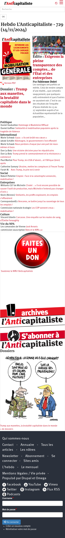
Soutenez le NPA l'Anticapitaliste (17, 271)
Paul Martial (6, 160)
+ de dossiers (6, 429)
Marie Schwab (8, 138)
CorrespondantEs (9, 201)
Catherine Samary (9, 167)
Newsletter (10, 456)
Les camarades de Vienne (13, 227)
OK (3, 17)
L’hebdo (8, 467)
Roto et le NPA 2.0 (33, 230)
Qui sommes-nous (15, 438)
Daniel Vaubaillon (9, 125)
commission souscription (13, 230)
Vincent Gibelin (8, 217)
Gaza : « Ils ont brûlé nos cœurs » (31, 138)
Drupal (26, 478)
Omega (41, 478)
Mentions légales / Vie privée (23, 473)
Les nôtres (27, 450)
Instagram (32, 489)
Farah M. (5, 170)
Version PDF (10, 83)
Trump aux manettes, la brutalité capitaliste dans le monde (15, 98)
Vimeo (53, 484)
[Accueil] (16, 3)
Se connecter (12, 522)
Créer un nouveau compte (18, 526)
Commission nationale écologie (16, 208)
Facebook (13, 484)
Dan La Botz (6, 151)
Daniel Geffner (8, 128)
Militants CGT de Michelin (13, 185)
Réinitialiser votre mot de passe (21, 529)
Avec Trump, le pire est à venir (25, 170)
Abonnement (34, 456)
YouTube (34, 484)
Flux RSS (53, 489)
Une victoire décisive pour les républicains (33, 151)
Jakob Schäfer (7, 141)
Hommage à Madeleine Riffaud (33, 125)
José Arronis (32, 227)
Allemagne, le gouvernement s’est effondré (36, 141)
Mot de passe (8, 510)
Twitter (11, 489)
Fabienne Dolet (47, 81)
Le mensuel (29, 467)
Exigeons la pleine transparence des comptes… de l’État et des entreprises (48, 67)
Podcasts (13, 494)
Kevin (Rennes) (8, 195)
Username (7, 498)
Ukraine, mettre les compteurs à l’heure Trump (41, 167)
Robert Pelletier (8, 176)
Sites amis (31, 461)
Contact (7, 445)
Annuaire (27, 445)
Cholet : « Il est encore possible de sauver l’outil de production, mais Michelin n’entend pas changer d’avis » (31, 188)
